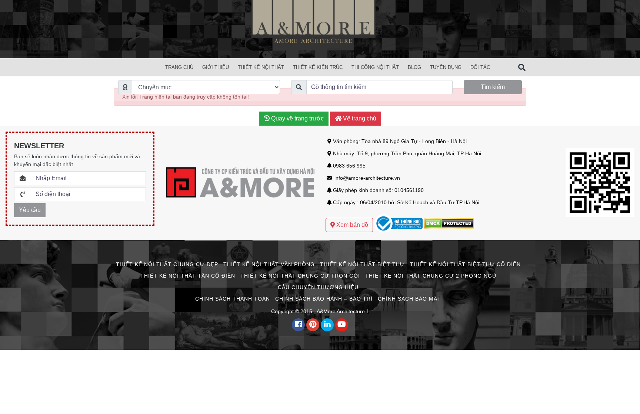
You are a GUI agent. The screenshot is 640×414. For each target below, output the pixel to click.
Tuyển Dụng (445, 67)
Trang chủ (179, 67)
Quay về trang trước (297, 118)
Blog (414, 67)
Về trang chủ (358, 118)
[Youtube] (341, 325)
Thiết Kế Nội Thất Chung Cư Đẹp (167, 264)
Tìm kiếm (493, 87)
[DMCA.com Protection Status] (449, 223)
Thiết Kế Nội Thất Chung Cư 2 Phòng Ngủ (430, 276)
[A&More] (320, 29)
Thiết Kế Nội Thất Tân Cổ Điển (187, 276)
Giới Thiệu (215, 67)
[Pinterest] (312, 325)
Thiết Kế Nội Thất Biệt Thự (362, 264)
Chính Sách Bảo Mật (409, 299)
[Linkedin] (327, 325)
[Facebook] (298, 325)
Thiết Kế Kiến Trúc (318, 67)
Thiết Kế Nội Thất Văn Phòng (269, 264)
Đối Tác (480, 67)
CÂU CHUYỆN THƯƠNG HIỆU (318, 287)
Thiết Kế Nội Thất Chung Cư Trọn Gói (300, 276)
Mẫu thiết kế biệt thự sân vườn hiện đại (371, 210)
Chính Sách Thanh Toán (232, 299)
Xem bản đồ (351, 225)
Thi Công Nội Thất (375, 67)
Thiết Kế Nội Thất (261, 67)
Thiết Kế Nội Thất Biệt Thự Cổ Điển (465, 264)
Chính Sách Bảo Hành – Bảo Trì (324, 299)
